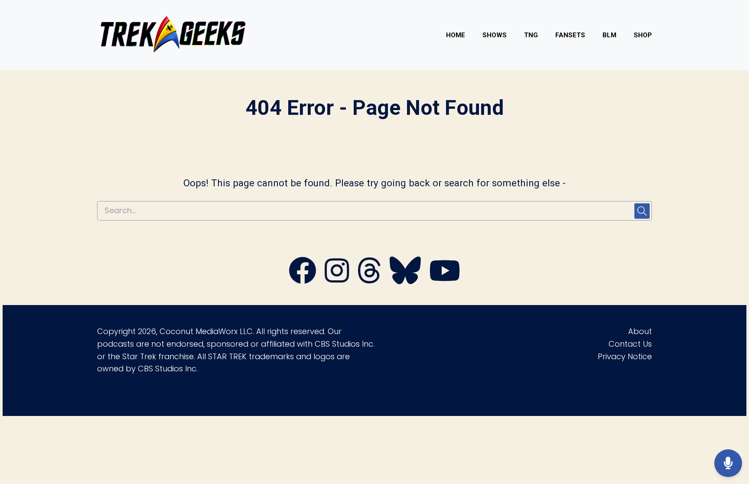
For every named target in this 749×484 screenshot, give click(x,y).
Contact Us (630, 343)
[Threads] (369, 279)
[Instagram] (337, 279)
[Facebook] (302, 279)
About (640, 331)
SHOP (643, 35)
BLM (609, 35)
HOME (455, 35)
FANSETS (570, 35)
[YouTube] (444, 279)
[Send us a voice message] (728, 463)
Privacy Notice (625, 356)
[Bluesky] (405, 279)
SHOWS (494, 35)
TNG (531, 35)
